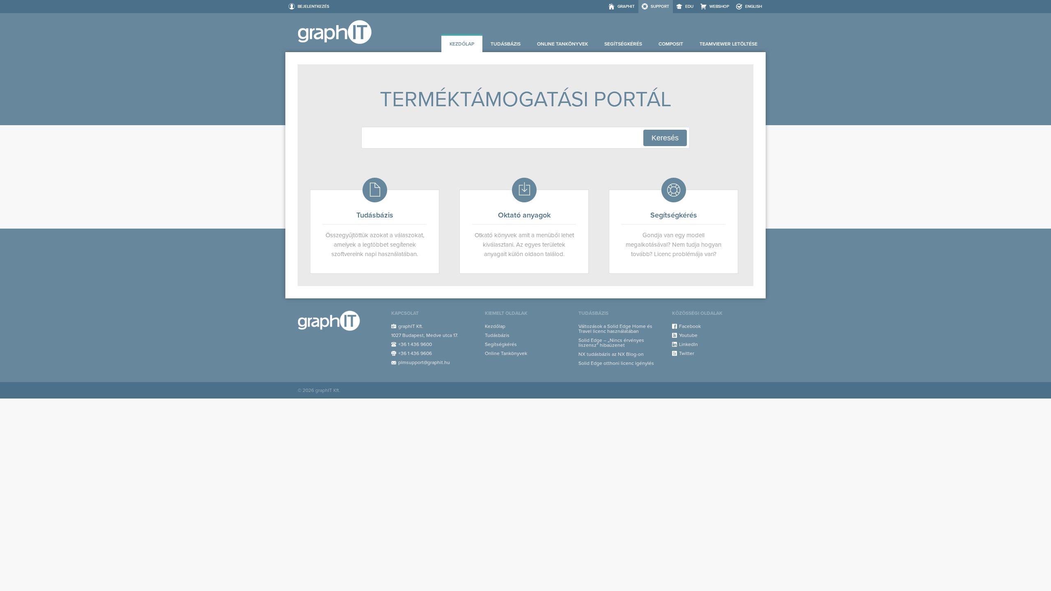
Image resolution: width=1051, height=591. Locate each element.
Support (660, 6)
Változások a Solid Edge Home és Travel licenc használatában (615, 329)
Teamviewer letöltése (728, 44)
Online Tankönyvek (562, 44)
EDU (689, 6)
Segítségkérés (623, 44)
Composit (671, 44)
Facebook (690, 326)
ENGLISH (753, 6)
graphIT (626, 6)
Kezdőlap (462, 44)
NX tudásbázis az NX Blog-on (611, 354)
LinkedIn (688, 344)
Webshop (719, 6)
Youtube (688, 335)
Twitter (686, 353)
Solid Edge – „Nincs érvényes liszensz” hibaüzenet (611, 343)
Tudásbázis (506, 44)
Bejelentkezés (313, 6)
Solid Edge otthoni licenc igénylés (616, 363)
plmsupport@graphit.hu (424, 362)
